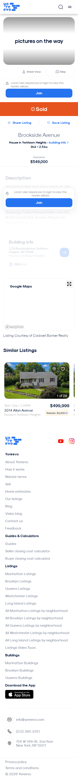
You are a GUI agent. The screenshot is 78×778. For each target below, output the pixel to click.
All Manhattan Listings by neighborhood (36, 611)
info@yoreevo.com (30, 719)
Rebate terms (16, 477)
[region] (39, 305)
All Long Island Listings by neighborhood (36, 640)
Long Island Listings (20, 603)
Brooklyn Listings (18, 581)
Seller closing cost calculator (27, 551)
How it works (14, 469)
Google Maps (21, 286)
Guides (10, 544)
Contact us (14, 521)
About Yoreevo (16, 462)
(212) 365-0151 (28, 731)
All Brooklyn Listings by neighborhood (34, 618)
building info (58, 142)
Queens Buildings (18, 678)
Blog (8, 506)
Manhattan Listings (20, 574)
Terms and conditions (22, 768)
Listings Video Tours (20, 647)
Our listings (13, 499)
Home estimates (18, 491)
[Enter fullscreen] (69, 284)
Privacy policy (16, 762)
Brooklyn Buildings (19, 670)
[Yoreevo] (13, 444)
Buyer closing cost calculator (27, 558)
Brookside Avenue (39, 135)
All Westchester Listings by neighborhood (37, 633)
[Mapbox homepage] (14, 326)
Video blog (13, 513)
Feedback (13, 528)
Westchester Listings (21, 596)
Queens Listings (17, 588)
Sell (8, 484)
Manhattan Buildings (21, 663)
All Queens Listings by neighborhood (33, 625)
